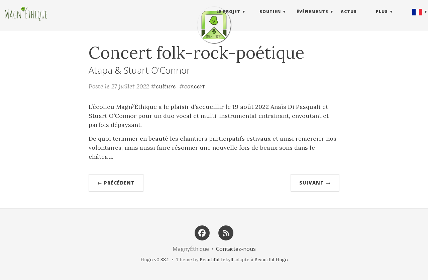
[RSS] (226, 232)
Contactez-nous (236, 249)
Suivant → (315, 183)
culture (166, 86)
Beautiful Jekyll (216, 260)
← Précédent (116, 183)
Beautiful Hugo (271, 260)
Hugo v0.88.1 (154, 260)
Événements (312, 11)
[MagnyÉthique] (214, 25)
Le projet (228, 11)
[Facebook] (202, 232)
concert (194, 86)
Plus (382, 11)
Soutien (270, 11)
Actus (349, 11)
